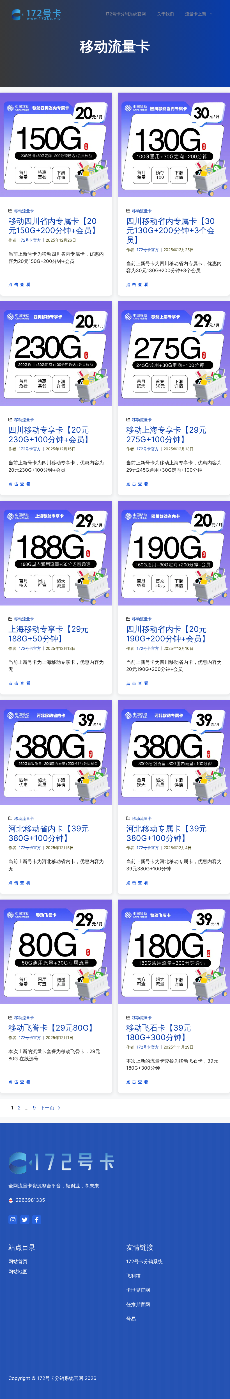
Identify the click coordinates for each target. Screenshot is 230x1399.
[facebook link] (36, 1219)
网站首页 (17, 1261)
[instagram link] (12, 1219)
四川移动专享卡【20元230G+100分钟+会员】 (50, 434)
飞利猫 (133, 1276)
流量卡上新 (195, 14)
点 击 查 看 (19, 284)
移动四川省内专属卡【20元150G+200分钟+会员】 (54, 225)
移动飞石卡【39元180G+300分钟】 (158, 1032)
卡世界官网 (138, 1290)
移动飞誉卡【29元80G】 (52, 1028)
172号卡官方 (30, 240)
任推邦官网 (138, 1304)
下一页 (50, 1108)
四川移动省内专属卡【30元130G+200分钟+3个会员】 (170, 230)
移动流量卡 (24, 210)
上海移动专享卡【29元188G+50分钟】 (48, 633)
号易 (131, 1319)
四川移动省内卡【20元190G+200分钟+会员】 (168, 633)
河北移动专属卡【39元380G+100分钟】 (166, 833)
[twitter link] (24, 1219)
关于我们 (165, 14)
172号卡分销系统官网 (125, 14)
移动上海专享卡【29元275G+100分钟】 (166, 434)
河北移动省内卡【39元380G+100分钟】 (48, 833)
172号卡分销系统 (144, 1261)
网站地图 (17, 1271)
